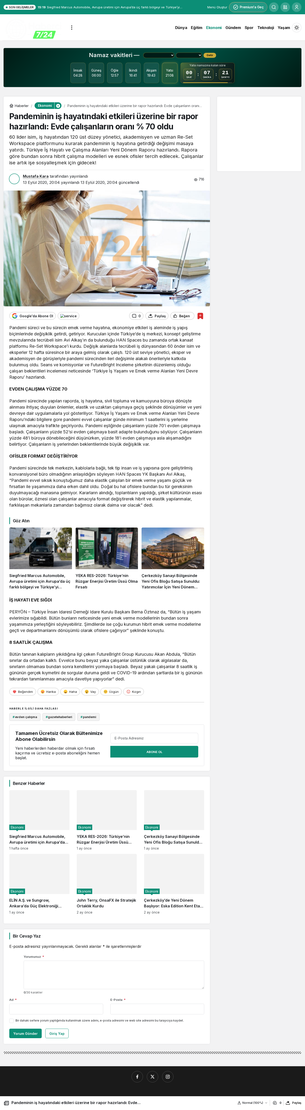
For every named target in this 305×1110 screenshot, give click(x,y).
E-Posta (118, 1000)
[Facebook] (137, 1076)
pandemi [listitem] (88, 717)
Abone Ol (154, 752)
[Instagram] (167, 1076)
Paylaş (296, 1103)
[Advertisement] (261, 133)
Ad (13, 1000)
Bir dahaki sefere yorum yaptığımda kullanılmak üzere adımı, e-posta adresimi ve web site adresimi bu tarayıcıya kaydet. (99, 1020)
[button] (285, 7)
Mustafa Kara (36, 176)
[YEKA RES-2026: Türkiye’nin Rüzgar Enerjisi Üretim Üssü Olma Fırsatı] (107, 559)
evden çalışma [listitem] (25, 717)
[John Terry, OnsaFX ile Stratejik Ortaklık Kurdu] (107, 884)
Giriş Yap (57, 1034)
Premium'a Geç (252, 7)
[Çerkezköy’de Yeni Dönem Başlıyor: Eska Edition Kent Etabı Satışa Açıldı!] (174, 884)
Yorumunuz (34, 956)
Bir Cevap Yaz (27, 936)
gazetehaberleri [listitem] (59, 717)
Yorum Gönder (25, 1034)
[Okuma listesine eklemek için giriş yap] (200, 316)
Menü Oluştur (217, 7)
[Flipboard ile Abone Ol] (68, 316)
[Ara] (274, 7)
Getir (210, 55)
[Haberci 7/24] (33, 29)
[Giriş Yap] (296, 7)
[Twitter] (152, 1076)
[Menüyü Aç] (71, 27)
